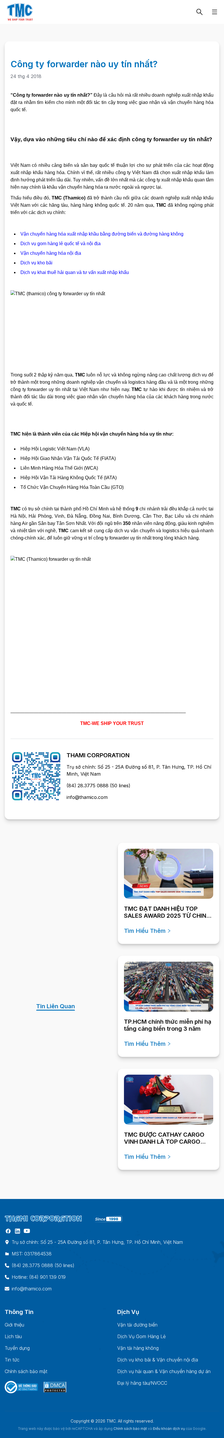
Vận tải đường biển (137, 1325)
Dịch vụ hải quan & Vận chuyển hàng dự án (164, 1371)
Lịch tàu (13, 1336)
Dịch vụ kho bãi (36, 262)
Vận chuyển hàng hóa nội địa (50, 253)
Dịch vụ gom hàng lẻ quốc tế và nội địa (60, 243)
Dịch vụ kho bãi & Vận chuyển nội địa (157, 1360)
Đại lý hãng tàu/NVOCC (142, 1383)
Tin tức (12, 1360)
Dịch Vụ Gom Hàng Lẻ (141, 1336)
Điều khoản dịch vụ (169, 1428)
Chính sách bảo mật (26, 1371)
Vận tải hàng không (138, 1348)
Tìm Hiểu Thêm (145, 930)
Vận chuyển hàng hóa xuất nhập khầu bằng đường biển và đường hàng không (101, 233)
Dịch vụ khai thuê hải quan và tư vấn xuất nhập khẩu (74, 272)
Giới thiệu (14, 1325)
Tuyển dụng (17, 1348)
